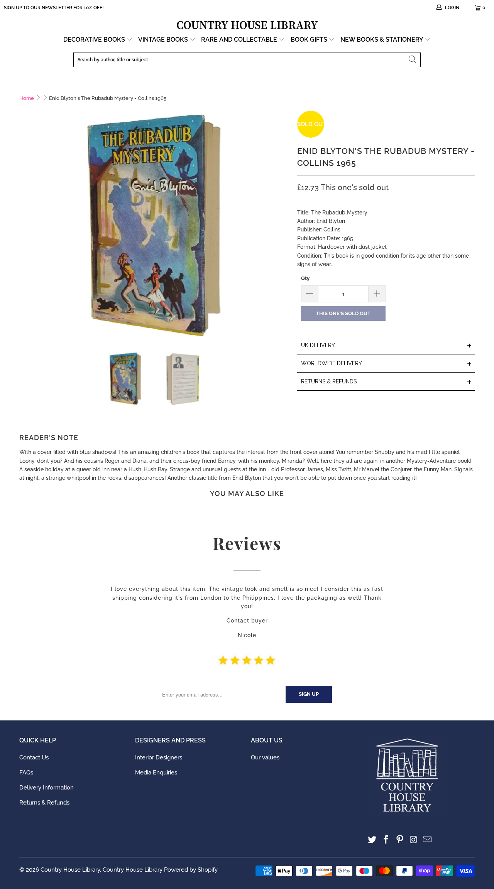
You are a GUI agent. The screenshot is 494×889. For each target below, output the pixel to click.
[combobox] (247, 59)
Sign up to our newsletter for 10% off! (53, 7)
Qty (305, 278)
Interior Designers (158, 757)
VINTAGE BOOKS (163, 39)
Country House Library (70, 869)
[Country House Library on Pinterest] (400, 840)
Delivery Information (46, 787)
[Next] (283, 225)
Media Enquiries (156, 772)
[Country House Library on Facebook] (386, 840)
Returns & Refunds (44, 802)
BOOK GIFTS (310, 39)
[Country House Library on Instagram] (414, 840)
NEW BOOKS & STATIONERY (382, 39)
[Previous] (25, 225)
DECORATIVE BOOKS (95, 39)
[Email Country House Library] (427, 840)
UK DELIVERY (386, 346)
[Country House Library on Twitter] (372, 840)
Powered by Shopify (191, 869)
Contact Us (34, 757)
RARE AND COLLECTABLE (240, 39)
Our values (265, 757)
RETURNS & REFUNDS (386, 382)
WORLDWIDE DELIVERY (386, 364)
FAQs (26, 772)
